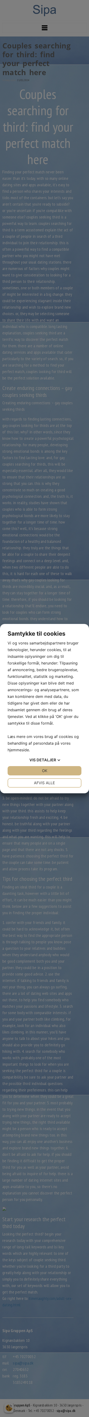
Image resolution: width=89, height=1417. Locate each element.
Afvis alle (44, 782)
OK (44, 770)
